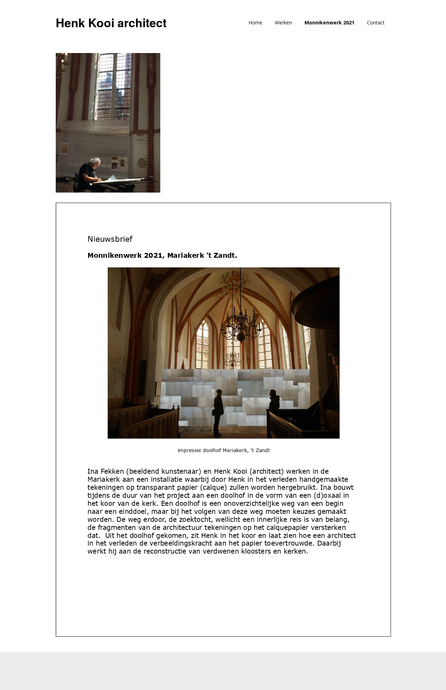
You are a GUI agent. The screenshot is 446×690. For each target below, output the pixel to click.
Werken (283, 22)
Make (91, 671)
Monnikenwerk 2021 (329, 22)
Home (255, 22)
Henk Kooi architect (111, 22)
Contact (376, 22)
